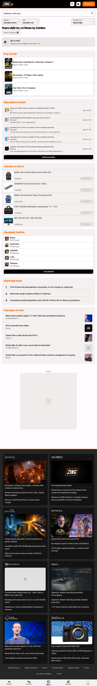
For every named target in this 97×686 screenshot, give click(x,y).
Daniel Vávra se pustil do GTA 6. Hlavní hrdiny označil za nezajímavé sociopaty (40, 355)
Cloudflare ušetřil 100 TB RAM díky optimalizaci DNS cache (25, 547)
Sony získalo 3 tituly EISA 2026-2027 (65, 646)
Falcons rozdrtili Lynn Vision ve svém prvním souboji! (22, 501)
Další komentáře (48, 157)
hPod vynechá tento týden (17, 325)
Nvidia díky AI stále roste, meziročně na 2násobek (28, 345)
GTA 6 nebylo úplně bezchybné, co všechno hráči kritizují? (70, 549)
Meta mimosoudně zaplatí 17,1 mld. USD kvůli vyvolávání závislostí (35, 316)
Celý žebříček (48, 272)
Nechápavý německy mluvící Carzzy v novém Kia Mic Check (25, 601)
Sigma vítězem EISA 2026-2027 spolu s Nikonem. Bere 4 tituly (70, 659)
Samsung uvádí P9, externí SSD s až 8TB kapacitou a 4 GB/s (71, 652)
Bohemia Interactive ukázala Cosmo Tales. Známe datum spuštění (24, 494)
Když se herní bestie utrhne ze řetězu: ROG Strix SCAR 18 (23, 554)
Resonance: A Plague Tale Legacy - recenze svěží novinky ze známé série (24, 486)
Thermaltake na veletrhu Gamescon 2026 (21, 658)
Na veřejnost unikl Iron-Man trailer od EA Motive (70, 544)
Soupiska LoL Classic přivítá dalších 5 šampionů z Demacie (24, 608)
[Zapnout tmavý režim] (78, 4)
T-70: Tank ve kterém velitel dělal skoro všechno (70, 607)
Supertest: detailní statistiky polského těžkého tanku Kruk (69, 601)
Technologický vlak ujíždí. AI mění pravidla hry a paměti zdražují (23, 540)
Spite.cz (9, 338)
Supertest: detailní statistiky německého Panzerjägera (67, 594)
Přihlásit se (88, 4)
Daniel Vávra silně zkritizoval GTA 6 (21, 335)
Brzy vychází (10, 53)
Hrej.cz (8, 328)
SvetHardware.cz (12, 318)
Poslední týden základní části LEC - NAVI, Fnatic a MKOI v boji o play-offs (24, 594)
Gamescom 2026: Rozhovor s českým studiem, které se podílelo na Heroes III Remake (69, 498)
